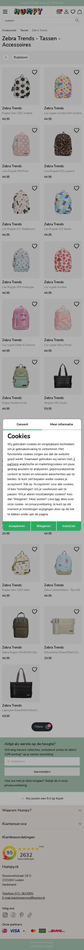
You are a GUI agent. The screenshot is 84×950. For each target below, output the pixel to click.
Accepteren (17, 526)
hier (57, 499)
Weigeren (44, 526)
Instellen (68, 526)
